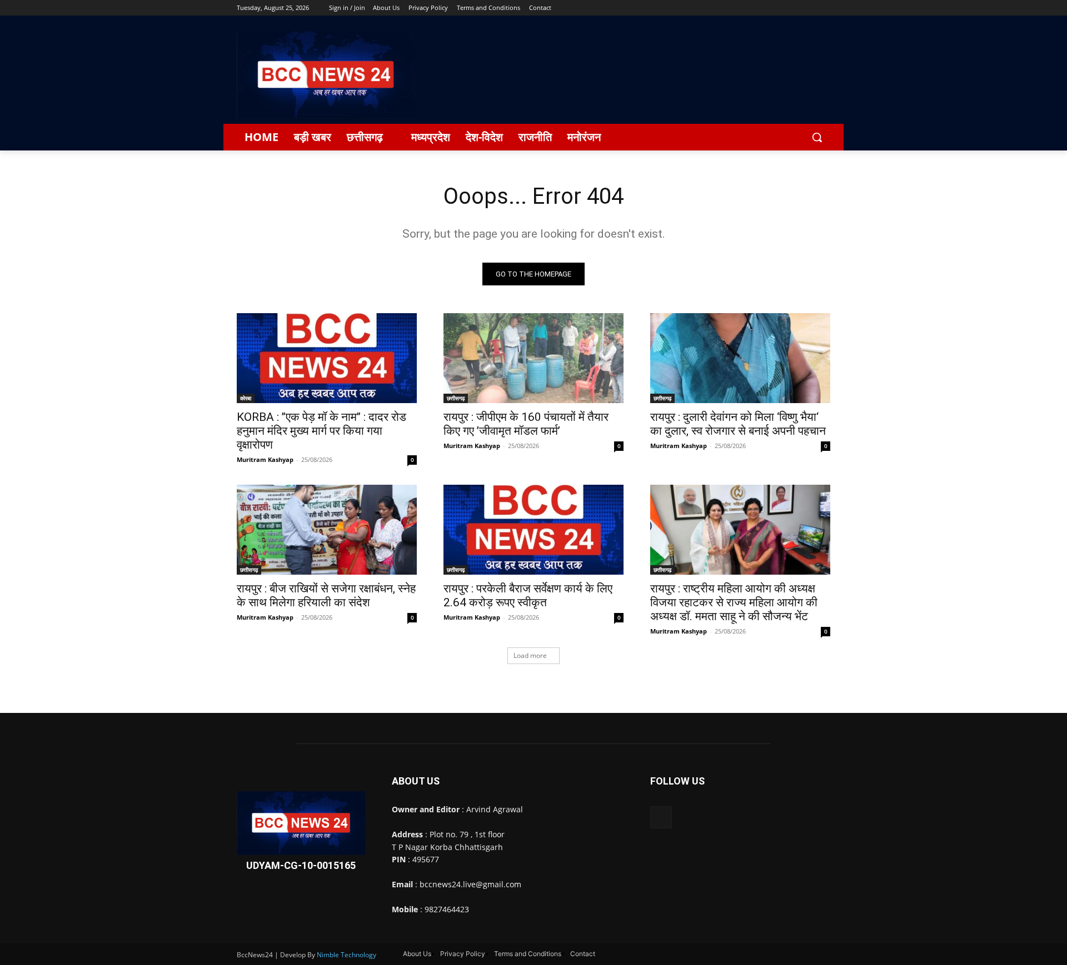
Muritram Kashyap (265, 459)
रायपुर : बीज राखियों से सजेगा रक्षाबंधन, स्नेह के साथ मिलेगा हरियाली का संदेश (326, 595)
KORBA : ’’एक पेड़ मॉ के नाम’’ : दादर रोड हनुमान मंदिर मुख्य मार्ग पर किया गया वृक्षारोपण (321, 430)
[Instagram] (777, 8)
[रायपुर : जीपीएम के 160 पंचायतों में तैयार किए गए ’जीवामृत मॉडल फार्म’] (533, 358)
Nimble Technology (346, 954)
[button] (817, 137)
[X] (793, 8)
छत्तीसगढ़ (456, 398)
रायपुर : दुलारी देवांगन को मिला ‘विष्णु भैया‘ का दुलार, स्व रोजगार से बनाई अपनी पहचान (738, 424)
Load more (530, 655)
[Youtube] (823, 8)
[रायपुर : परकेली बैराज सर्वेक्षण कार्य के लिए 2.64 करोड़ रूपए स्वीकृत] (533, 530)
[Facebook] (762, 8)
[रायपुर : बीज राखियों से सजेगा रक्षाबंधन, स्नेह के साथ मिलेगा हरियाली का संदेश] (327, 530)
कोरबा (245, 398)
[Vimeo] (808, 8)
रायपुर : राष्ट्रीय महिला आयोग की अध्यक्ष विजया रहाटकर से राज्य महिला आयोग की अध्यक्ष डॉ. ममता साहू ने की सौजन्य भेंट (733, 602)
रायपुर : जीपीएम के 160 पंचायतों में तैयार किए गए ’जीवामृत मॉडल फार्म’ (526, 424)
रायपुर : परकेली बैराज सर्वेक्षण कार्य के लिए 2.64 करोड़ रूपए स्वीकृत (527, 595)
